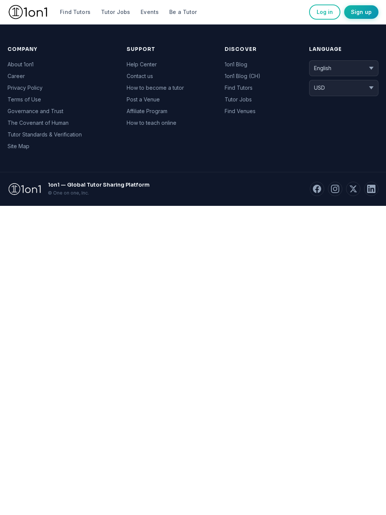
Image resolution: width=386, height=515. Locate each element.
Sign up (361, 12)
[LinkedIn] (371, 189)
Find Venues (240, 111)
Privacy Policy (25, 87)
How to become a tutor (155, 87)
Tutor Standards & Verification (45, 134)
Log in (325, 12)
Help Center (142, 64)
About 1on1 (21, 64)
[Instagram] (335, 189)
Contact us (140, 76)
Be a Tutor (183, 12)
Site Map (18, 146)
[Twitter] (353, 189)
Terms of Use (24, 99)
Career (16, 76)
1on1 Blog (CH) (242, 76)
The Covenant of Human (38, 123)
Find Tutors (75, 12)
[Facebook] (317, 189)
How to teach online (151, 123)
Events (150, 12)
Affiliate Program (147, 111)
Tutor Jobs (115, 12)
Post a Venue (143, 99)
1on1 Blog (236, 64)
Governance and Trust (35, 111)
